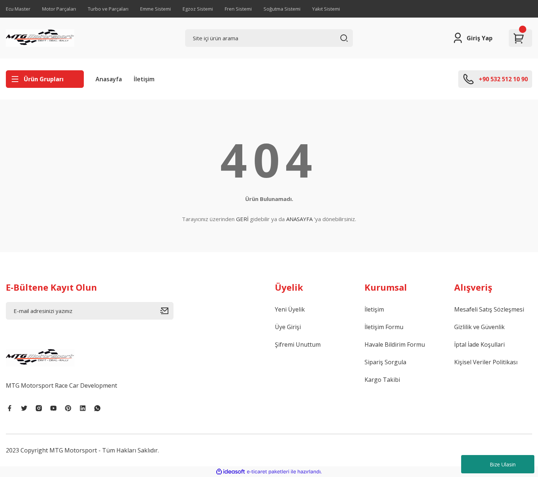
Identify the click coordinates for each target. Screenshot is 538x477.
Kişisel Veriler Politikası (486, 362)
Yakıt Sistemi (326, 8)
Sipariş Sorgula (385, 362)
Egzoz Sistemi (198, 8)
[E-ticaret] (268, 472)
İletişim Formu (384, 327)
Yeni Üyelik (290, 309)
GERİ (242, 219)
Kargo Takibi (382, 380)
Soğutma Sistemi (282, 8)
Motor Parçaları (59, 8)
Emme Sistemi (155, 8)
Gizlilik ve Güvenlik (479, 327)
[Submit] (166, 311)
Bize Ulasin (503, 464)
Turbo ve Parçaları (108, 8)
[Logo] (40, 38)
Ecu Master (18, 8)
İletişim (144, 79)
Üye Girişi (288, 327)
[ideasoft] (230, 471)
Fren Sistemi (238, 8)
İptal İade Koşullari (479, 344)
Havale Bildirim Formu (395, 344)
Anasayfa (109, 79)
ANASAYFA (299, 219)
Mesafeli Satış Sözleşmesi (489, 309)
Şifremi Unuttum (298, 344)
